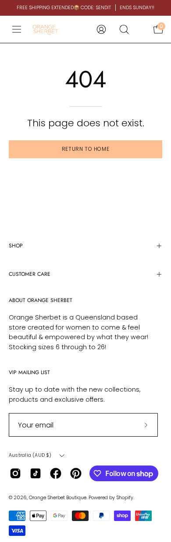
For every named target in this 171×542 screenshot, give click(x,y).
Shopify (124, 497)
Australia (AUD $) (30, 455)
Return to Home (85, 149)
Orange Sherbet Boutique (57, 497)
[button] (124, 29)
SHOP (16, 246)
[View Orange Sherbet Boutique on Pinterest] (75, 473)
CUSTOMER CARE (29, 274)
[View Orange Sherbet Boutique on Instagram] (15, 473)
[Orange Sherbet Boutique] (45, 29)
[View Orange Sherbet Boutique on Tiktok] (35, 473)
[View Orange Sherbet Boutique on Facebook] (55, 473)
